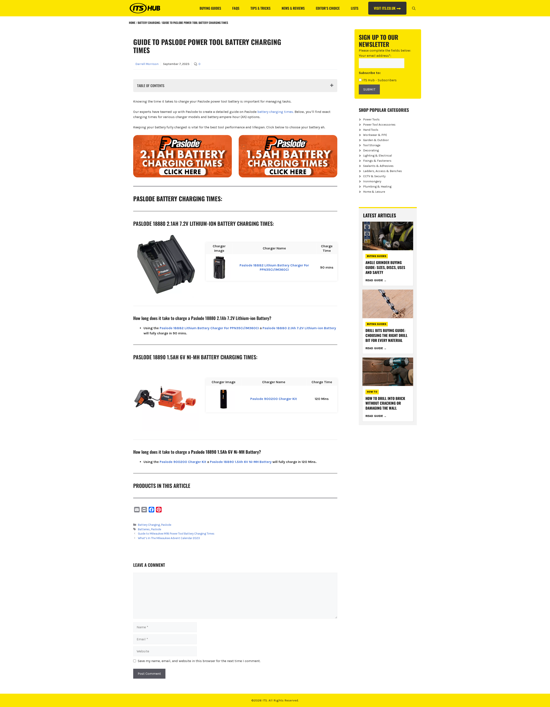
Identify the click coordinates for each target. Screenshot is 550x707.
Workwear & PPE (375, 135)
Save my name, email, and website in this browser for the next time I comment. (199, 661)
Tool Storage (371, 145)
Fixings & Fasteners (377, 161)
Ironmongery (372, 181)
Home (132, 22)
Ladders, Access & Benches (382, 171)
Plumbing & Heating (377, 186)
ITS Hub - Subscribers (379, 80)
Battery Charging (149, 22)
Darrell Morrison (147, 64)
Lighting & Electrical (377, 155)
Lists (354, 8)
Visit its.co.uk (385, 8)
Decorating (371, 150)
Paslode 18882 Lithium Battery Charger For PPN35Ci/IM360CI (274, 267)
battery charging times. (275, 112)
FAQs (235, 8)
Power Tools (371, 119)
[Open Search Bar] (413, 8)
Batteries (144, 529)
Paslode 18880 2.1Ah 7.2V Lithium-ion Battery (299, 328)
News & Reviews (293, 8)
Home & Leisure (374, 192)
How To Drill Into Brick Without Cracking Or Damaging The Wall (385, 403)
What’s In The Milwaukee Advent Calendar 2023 (169, 538)
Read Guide (374, 280)
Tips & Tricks (260, 8)
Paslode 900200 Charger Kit (273, 399)
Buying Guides (210, 8)
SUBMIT (369, 89)
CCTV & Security (374, 176)
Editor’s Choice (328, 8)
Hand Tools (370, 130)
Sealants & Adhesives (378, 166)
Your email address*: (375, 56)
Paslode (166, 524)
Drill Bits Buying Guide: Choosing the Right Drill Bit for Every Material (386, 335)
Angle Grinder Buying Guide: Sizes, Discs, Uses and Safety (385, 267)
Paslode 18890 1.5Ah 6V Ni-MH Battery (241, 462)
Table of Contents (150, 85)
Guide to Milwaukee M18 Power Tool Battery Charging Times (176, 533)
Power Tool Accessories (379, 124)
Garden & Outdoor (376, 140)
